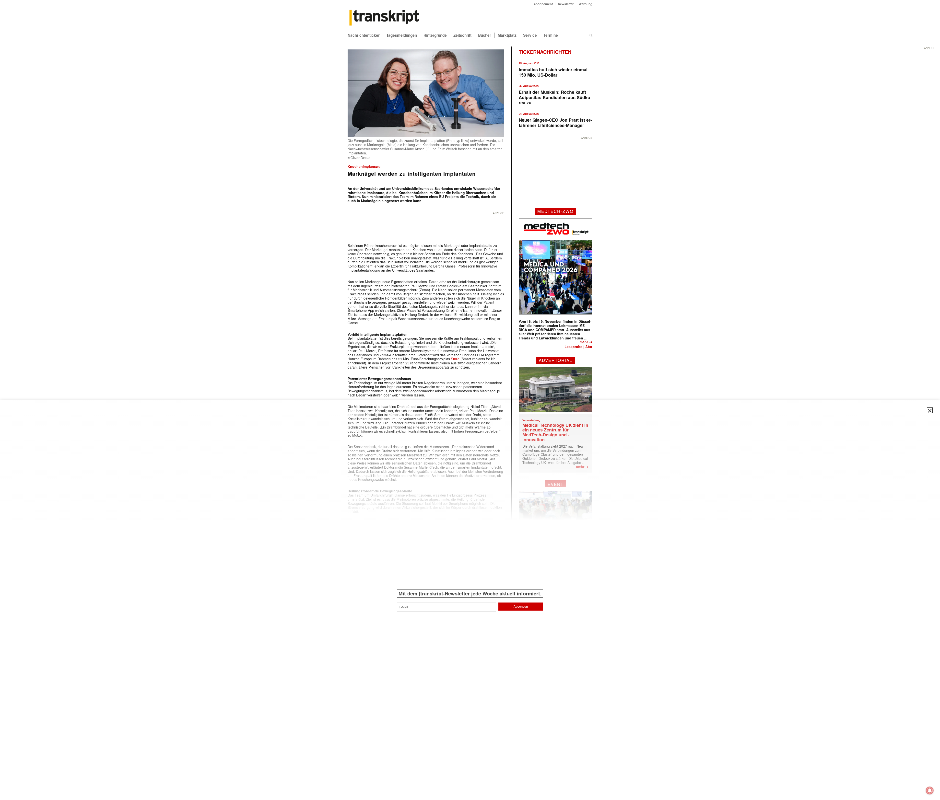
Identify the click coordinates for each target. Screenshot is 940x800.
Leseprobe (573, 346)
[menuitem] (543, 3)
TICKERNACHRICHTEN (545, 51)
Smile (455, 358)
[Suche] (590, 35)
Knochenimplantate (364, 166)
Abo (588, 346)
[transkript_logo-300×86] (384, 18)
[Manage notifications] (930, 790)
